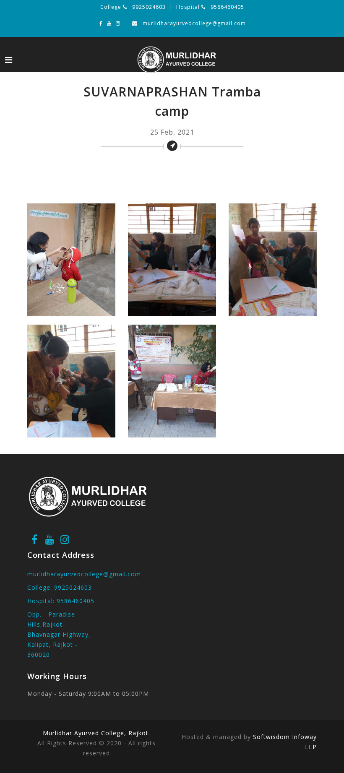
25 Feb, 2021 (172, 132)
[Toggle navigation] (8, 60)
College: (59, 587)
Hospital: (60, 601)
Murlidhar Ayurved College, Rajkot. (96, 733)
